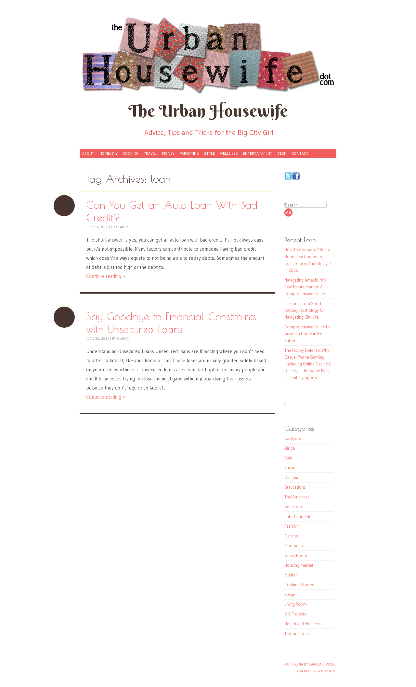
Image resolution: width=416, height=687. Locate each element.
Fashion (291, 526)
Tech (282, 153)
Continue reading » (105, 276)
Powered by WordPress (315, 671)
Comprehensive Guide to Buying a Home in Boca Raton (307, 333)
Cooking (130, 153)
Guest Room (295, 555)
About (88, 153)
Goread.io (293, 545)
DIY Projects (295, 613)
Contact (300, 153)
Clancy (122, 227)
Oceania (291, 477)
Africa (289, 448)
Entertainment (257, 153)
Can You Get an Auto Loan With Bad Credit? (64, 205)
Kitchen (291, 574)
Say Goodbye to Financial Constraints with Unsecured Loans (64, 317)
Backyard (292, 438)
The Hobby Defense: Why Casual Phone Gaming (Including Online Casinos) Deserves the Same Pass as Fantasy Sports (308, 364)
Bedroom (293, 506)
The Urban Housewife (208, 110)
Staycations (295, 487)
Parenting (189, 153)
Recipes (291, 594)
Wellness (229, 153)
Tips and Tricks (297, 633)
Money (168, 153)
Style (209, 153)
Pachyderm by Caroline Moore (309, 664)
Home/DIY (108, 153)
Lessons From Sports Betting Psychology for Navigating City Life (304, 310)
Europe (291, 467)
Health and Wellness (302, 623)
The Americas (296, 496)
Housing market (298, 565)
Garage (291, 535)
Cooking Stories (299, 584)
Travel (150, 153)
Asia (288, 457)
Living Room (295, 604)
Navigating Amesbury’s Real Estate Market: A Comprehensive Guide (305, 286)
